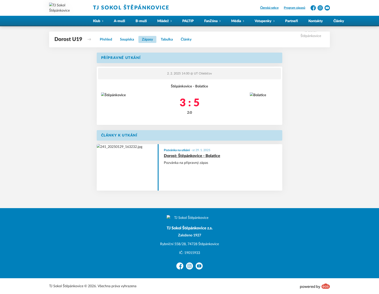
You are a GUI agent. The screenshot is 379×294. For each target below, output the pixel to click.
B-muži (141, 21)
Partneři (291, 21)
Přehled (106, 39)
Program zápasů (294, 7)
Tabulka (167, 39)
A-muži (119, 21)
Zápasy (147, 39)
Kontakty (315, 21)
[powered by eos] (315, 286)
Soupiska (127, 39)
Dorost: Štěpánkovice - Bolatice (192, 156)
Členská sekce (269, 7)
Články (338, 21)
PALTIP (188, 21)
